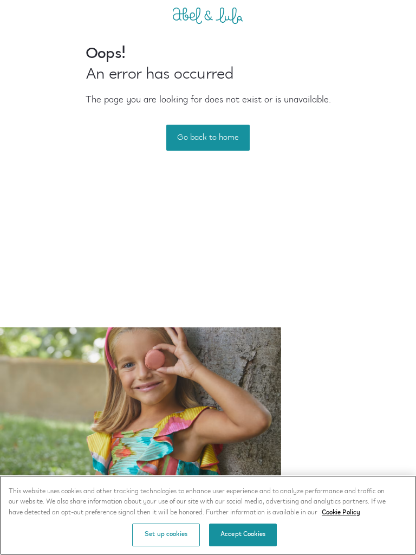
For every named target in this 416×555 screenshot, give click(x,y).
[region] (208, 515)
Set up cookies (166, 534)
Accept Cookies (242, 534)
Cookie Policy (341, 512)
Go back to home (208, 137)
